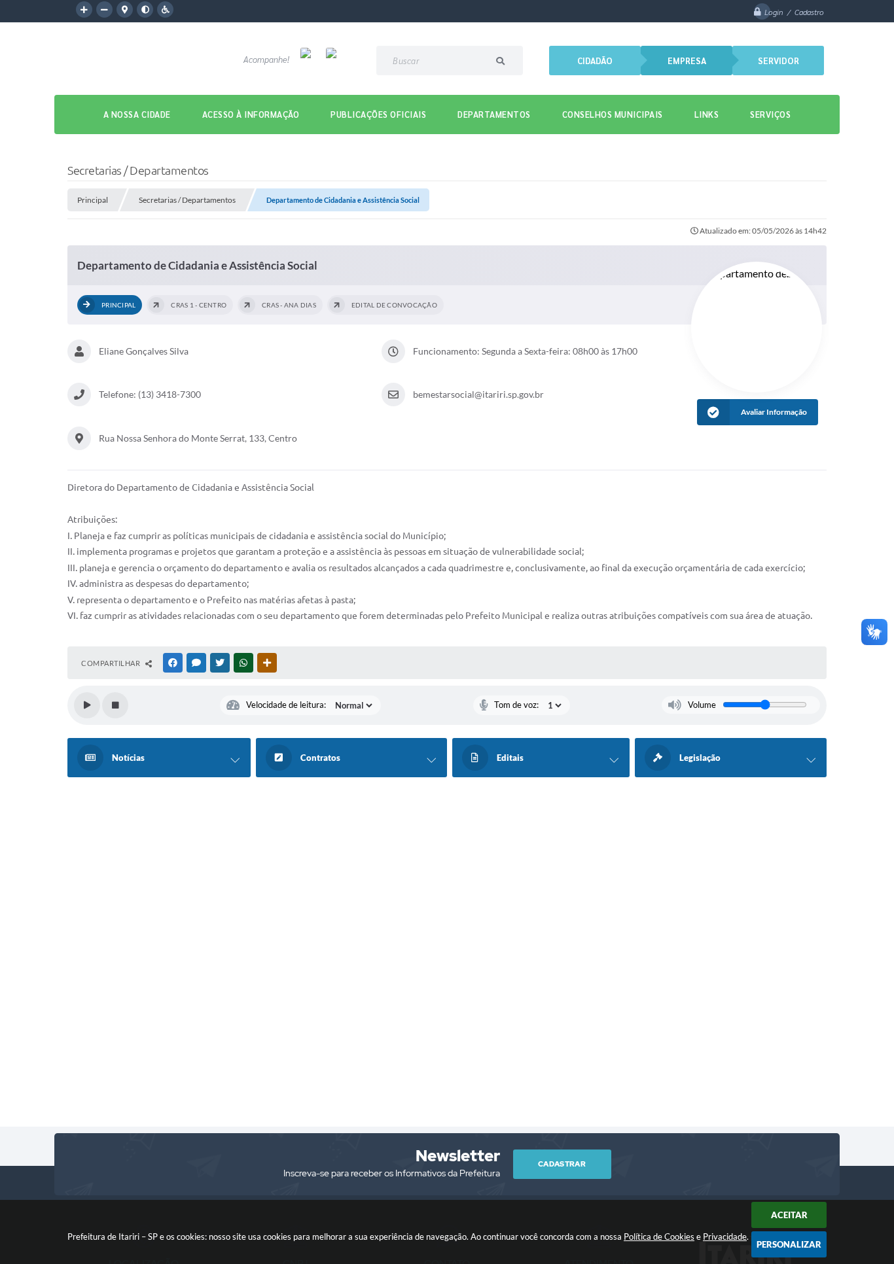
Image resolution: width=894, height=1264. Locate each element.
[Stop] (115, 705)
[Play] (87, 705)
